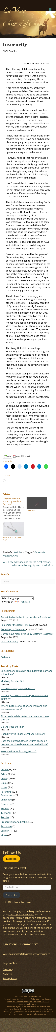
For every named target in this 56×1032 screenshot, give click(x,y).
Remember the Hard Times (15, 624)
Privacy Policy (10, 978)
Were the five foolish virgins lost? (18, 751)
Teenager (6, 812)
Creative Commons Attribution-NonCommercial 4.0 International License (28, 1003)
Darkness (31, 510)
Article (17, 552)
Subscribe (11, 895)
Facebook (11, 858)
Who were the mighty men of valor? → (32, 565)
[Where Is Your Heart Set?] (13, 529)
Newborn (6, 804)
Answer (5, 769)
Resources (6, 826)
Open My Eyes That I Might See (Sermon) (23, 733)
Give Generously (9, 641)
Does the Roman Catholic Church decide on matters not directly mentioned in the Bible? (24, 742)
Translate (24, 601)
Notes (4, 787)
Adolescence (7, 795)
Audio (4, 778)
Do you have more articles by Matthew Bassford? (27, 633)
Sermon (5, 830)
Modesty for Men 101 (12, 681)
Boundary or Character (13, 629)
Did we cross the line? (12, 726)
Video (4, 835)
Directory (8, 969)
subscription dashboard (21, 914)
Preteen (5, 808)
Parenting (6, 791)
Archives (5, 657)
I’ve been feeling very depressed (18, 688)
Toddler (5, 817)
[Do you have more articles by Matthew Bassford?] (15, 508)
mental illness (10, 555)
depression (40, 552)
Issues (4, 782)
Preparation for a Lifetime (15, 821)
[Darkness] (37, 503)
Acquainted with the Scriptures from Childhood (26, 617)
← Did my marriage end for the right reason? (27, 562)
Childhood (6, 799)
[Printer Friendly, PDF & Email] (17, 456)
